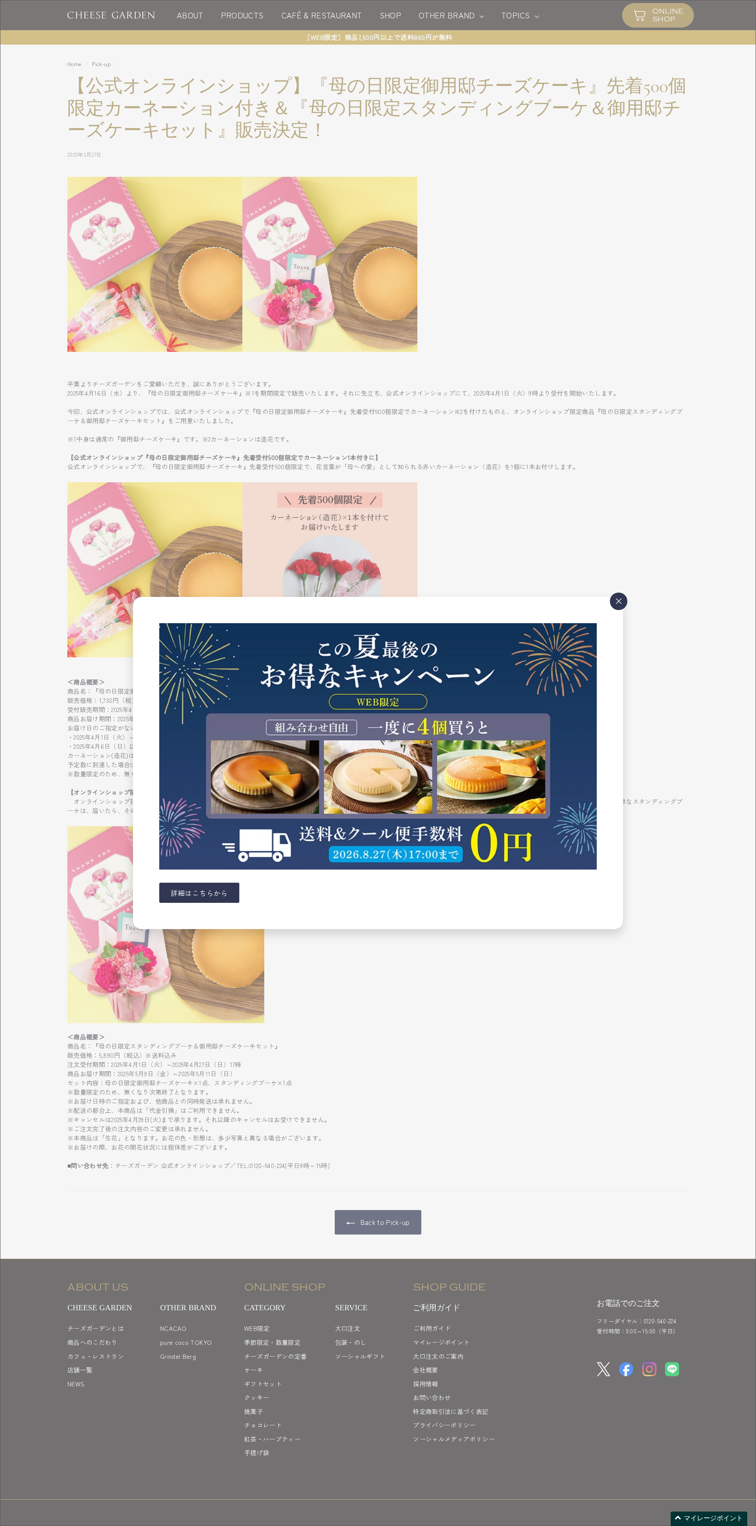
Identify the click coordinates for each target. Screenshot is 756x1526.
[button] (709, 1519)
